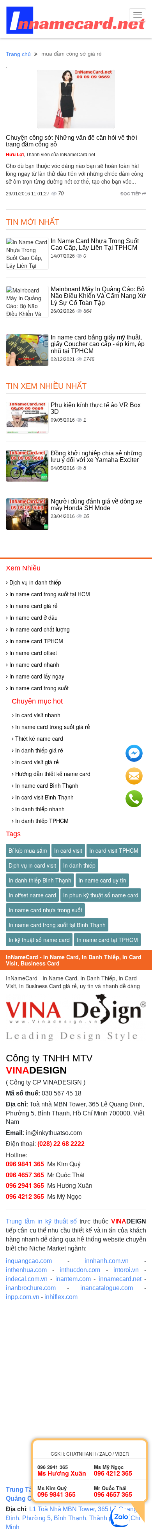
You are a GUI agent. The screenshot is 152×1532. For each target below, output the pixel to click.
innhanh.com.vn (107, 1261)
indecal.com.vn (27, 1279)
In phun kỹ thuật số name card (100, 895)
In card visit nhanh (37, 715)
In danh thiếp (79, 865)
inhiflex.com (61, 1297)
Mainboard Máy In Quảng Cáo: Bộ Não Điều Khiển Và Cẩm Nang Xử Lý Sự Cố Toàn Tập (98, 296)
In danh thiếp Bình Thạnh (40, 880)
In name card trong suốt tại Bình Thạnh (57, 925)
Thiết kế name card (38, 738)
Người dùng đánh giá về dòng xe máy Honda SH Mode (96, 505)
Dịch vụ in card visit (32, 865)
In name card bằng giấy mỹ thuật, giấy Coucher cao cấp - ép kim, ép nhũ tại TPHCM (98, 344)
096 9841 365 (25, 1163)
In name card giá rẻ (33, 606)
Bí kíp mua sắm (28, 850)
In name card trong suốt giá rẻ (52, 727)
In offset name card (32, 895)
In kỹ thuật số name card (39, 940)
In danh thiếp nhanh (39, 809)
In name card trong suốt (38, 688)
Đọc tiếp (131, 194)
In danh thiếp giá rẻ (38, 750)
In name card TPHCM (35, 641)
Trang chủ (18, 54)
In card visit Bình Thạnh (44, 797)
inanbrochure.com (31, 1288)
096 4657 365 (25, 1174)
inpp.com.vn (22, 1297)
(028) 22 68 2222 (61, 1143)
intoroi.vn (126, 1270)
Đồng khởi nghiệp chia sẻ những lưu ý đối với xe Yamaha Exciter (96, 457)
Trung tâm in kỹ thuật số (41, 1221)
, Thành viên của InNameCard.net (50, 154)
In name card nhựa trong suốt (45, 910)
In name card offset (32, 653)
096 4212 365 (25, 1196)
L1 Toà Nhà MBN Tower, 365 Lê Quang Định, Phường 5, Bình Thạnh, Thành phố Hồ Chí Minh (73, 1518)
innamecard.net (120, 1279)
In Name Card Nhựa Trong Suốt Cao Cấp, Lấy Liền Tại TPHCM (95, 244)
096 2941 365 (25, 1185)
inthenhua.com (26, 1270)
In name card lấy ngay (36, 676)
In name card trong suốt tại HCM (49, 594)
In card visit (68, 850)
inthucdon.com (80, 1270)
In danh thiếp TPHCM (41, 821)
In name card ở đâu (33, 617)
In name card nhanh (33, 664)
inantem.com (73, 1279)
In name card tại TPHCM (107, 940)
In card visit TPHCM (113, 850)
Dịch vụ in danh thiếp (34, 582)
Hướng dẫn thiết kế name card (52, 774)
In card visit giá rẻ (36, 762)
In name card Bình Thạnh (46, 785)
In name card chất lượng (39, 629)
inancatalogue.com (106, 1288)
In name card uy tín (102, 880)
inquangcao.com (29, 1261)
